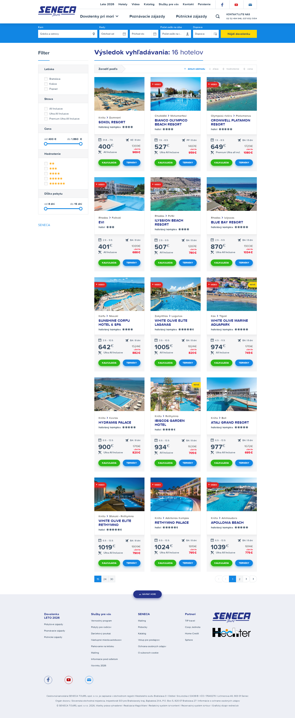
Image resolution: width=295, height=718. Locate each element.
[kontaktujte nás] (89, 680)
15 (98, 579)
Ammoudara (229, 518)
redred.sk (233, 705)
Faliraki (116, 217)
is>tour (206, 705)
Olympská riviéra (222, 116)
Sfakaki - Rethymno (121, 516)
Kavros (113, 418)
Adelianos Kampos (177, 518)
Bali (224, 418)
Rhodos (104, 217)
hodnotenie (232, 68)
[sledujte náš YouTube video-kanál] (69, 680)
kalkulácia (109, 162)
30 (111, 579)
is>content (174, 705)
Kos (214, 316)
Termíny (131, 162)
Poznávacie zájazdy (147, 16)
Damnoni (115, 117)
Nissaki (113, 316)
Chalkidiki (161, 116)
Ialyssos (229, 217)
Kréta (102, 117)
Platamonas (243, 116)
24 (104, 579)
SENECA (44, 225)
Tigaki (223, 316)
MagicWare (141, 705)
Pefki (171, 216)
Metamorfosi (178, 116)
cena (250, 68)
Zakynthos (162, 316)
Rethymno (171, 416)
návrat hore (149, 594)
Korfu (102, 316)
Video (157, 84)
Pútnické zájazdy (191, 16)
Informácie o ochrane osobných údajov (219, 700)
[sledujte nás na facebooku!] (48, 680)
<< (218, 579)
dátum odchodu (196, 68)
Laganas (177, 316)
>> (253, 579)
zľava (215, 68)
